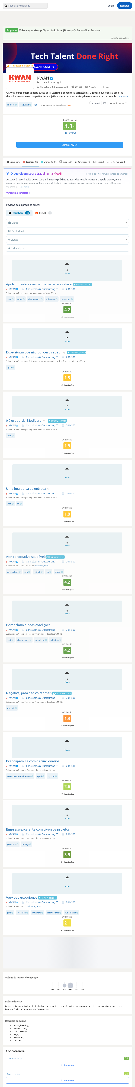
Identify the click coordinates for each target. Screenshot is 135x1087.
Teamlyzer (20, 213)
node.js (25, 844)
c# (18, 504)
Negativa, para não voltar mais (29, 693)
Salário (67, 162)
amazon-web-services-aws (19, 776)
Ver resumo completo (17, 193)
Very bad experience (21, 897)
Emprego (32, 162)
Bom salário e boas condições (28, 625)
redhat (37, 572)
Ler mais (123, 96)
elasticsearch (34, 299)
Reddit (44, 213)
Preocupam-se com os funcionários (32, 761)
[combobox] (25, 6)
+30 (35, 105)
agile (9, 368)
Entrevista (50, 162)
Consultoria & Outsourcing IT (54, 87)
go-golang (39, 640)
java (26, 572)
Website (93, 87)
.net (9, 299)
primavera (36, 913)
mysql (39, 776)
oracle (58, 572)
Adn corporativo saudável (25, 557)
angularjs (24, 105)
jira (47, 572)
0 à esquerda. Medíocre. (24, 420)
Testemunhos (117, 162)
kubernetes (70, 913)
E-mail (106, 87)
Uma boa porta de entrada (26, 488)
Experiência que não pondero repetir (34, 352)
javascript (11, 844)
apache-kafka (53, 913)
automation (12, 572)
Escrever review (69, 145)
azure (19, 299)
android (10, 105)
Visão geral (14, 162)
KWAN (12, 289)
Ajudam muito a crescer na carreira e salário (39, 284)
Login (111, 5)
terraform (11, 981)
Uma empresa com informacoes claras (35, 966)
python (51, 776)
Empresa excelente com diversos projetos (38, 829)
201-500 (78, 87)
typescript (65, 299)
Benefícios (84, 162)
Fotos (100, 162)
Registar (124, 5)
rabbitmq (54, 640)
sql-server (50, 299)
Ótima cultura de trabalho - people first (36, 1034)
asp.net (10, 708)
